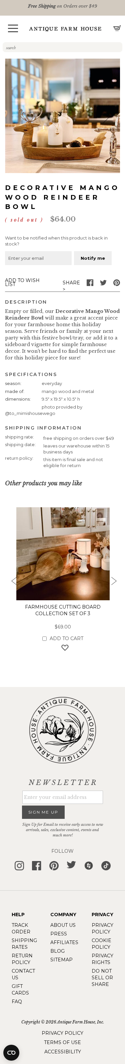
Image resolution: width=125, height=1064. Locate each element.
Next (113, 583)
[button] (13, 28)
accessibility (62, 1052)
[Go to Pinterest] (116, 284)
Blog (57, 951)
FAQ (17, 1002)
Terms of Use (62, 1042)
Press (58, 934)
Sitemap (61, 960)
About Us (63, 925)
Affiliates (64, 942)
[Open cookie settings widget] (11, 1053)
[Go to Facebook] (90, 284)
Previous (11, 583)
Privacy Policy (62, 1033)
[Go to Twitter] (103, 284)
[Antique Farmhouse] (65, 29)
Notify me (93, 258)
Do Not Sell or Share (102, 977)
